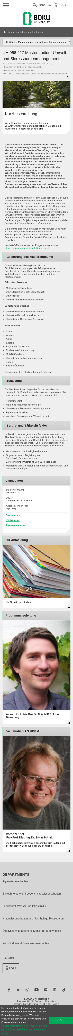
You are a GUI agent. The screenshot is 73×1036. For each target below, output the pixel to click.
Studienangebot (35, 67)
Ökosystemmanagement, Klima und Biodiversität (32, 931)
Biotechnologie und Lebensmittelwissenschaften (32, 893)
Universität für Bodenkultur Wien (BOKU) (34, 63)
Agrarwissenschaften (15, 881)
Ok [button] (61, 1020)
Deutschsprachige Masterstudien (25, 32)
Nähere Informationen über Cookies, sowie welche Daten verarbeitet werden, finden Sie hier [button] (24, 1029)
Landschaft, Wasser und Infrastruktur (24, 906)
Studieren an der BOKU (15, 67)
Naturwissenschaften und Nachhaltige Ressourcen (33, 918)
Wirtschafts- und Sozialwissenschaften (26, 943)
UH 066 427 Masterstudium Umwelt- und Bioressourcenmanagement (36, 74)
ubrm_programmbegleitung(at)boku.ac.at (27, 248)
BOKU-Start (8, 63)
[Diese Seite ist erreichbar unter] (67, 77)
